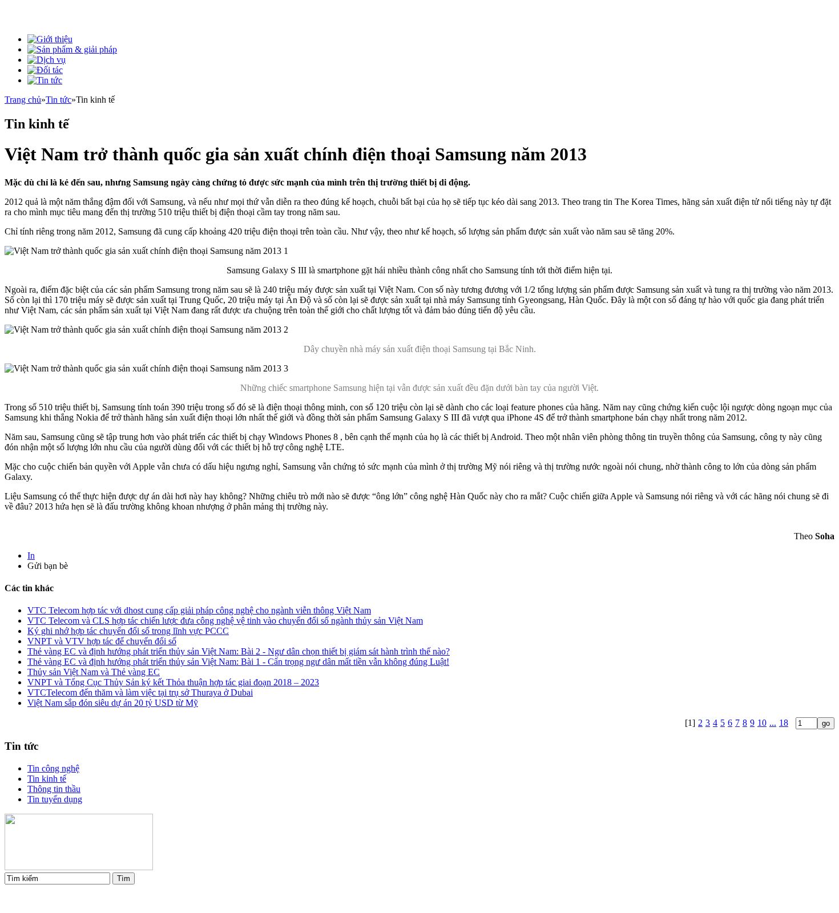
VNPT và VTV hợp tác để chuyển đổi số (101, 641)
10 (762, 723)
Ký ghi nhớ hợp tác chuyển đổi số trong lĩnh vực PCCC (128, 631)
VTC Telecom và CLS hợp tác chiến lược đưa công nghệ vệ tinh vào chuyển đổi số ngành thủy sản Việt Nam (225, 620)
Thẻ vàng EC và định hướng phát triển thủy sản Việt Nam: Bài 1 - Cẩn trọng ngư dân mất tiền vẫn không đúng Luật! (238, 661)
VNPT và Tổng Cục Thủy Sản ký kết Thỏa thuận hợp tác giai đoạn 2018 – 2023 (173, 682)
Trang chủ (23, 99)
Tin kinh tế (46, 778)
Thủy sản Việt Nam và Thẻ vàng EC (93, 672)
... (772, 723)
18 (783, 723)
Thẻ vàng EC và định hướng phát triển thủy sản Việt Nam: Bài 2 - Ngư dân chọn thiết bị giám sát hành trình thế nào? (238, 651)
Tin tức (58, 99)
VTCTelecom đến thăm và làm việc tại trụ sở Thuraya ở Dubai (140, 692)
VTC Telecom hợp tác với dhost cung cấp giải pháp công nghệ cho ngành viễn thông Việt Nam (199, 610)
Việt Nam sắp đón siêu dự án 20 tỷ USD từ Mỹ (112, 703)
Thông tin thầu (53, 789)
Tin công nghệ (53, 768)
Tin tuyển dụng (54, 799)
